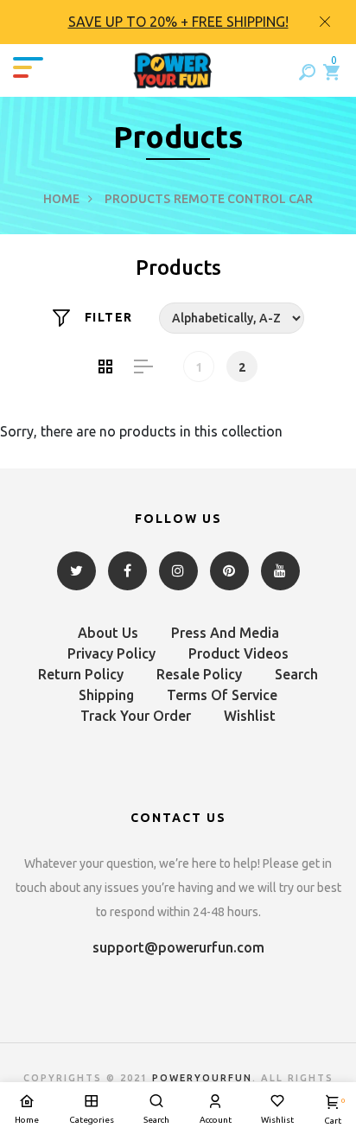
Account (216, 1119)
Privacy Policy (111, 653)
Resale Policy (199, 674)
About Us (108, 632)
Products (137, 199)
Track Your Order (135, 715)
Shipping (106, 695)
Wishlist (250, 715)
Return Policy (81, 674)
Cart (332, 1111)
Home (61, 199)
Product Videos (238, 653)
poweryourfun (202, 1078)
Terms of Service (222, 695)
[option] (178, 22)
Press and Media (225, 632)
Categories (91, 1119)
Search (296, 674)
